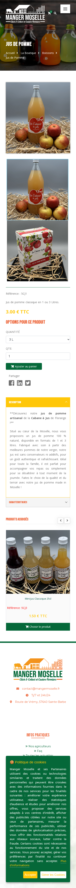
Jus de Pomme (15, 57)
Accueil (10, 53)
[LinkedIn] (19, 383)
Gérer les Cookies (53, 874)
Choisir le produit (40, 626)
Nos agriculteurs (39, 746)
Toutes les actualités (39, 755)
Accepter (30, 874)
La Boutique (28, 53)
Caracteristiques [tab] (18, 502)
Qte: (9, 348)
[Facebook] (11, 383)
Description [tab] (15, 402)
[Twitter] (28, 383)
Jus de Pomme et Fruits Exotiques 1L (38, 598)
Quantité (13, 332)
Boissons (48, 53)
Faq (39, 751)
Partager (14, 376)
